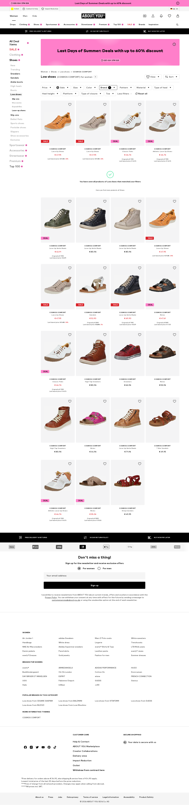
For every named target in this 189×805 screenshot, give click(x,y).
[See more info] (58, 161)
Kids (34, 16)
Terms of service (90, 797)
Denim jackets (28, 651)
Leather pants (101, 651)
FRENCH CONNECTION (141, 676)
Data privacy (72, 797)
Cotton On (100, 672)
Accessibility (129, 797)
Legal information (111, 797)
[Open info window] (178, 3)
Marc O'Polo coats (103, 638)
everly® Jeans (137, 651)
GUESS (98, 681)
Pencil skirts (64, 651)
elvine (97, 676)
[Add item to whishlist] (70, 104)
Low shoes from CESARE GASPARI (37, 701)
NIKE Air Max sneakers (32, 647)
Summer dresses (138, 655)
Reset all (142, 93)
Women (14, 16)
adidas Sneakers (66, 638)
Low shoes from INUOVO (33, 705)
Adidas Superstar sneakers (71, 647)
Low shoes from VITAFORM (107, 701)
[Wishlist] (169, 16)
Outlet (16, 9)
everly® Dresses (29, 655)
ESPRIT (62, 676)
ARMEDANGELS (66, 668)
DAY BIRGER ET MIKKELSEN (34, 676)
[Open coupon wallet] (144, 16)
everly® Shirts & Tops (104, 647)
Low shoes (65, 72)
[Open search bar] (176, 24)
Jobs (60, 797)
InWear (62, 685)
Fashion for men (102, 655)
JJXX (97, 685)
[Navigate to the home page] (38, 736)
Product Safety (146, 797)
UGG (24, 681)
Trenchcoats (136, 643)
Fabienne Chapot (66, 681)
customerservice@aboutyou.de (66, 600)
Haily (24, 685)
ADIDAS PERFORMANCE (105, 668)
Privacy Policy (51, 597)
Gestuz (134, 681)
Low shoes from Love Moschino (72, 705)
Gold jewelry (64, 655)
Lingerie (98, 643)
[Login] (153, 16)
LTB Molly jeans (138, 647)
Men (25, 16)
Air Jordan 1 (27, 638)
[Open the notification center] (161, 15)
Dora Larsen (136, 672)
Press (50, 797)
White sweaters (138, 638)
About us (39, 797)
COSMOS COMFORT (82, 72)
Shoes (54, 72)
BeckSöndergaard (30, 672)
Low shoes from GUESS (141, 701)
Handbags (27, 643)
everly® (25, 668)
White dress (64, 643)
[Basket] (178, 16)
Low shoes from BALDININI (70, 701)
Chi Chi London (65, 672)
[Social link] (25, 747)
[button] (153, 76)
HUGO (134, 668)
